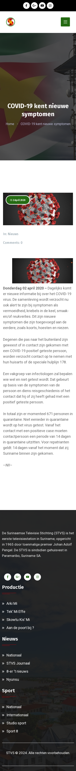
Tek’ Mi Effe (15, 611)
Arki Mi (11, 603)
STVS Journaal (18, 663)
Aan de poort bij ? (20, 628)
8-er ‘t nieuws (17, 671)
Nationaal (13, 655)
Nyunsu (12, 679)
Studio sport (16, 723)
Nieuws (13, 234)
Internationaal (17, 715)
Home (10, 124)
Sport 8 (12, 731)
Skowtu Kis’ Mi (18, 619)
